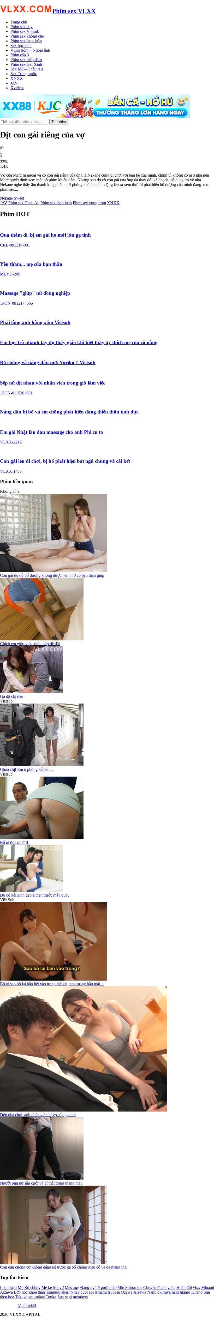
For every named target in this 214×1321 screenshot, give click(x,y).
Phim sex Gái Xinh (26, 64)
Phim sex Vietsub (24, 31)
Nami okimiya (159, 1292)
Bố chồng (32, 1287)
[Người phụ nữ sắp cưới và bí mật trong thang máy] (42, 1178)
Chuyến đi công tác (159, 1287)
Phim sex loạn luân (26, 41)
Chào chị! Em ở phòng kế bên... (26, 769)
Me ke (46, 1287)
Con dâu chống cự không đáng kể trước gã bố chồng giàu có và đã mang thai (63, 1267)
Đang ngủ (88, 1287)
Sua (60, 1297)
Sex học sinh (21, 45)
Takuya (21, 1297)
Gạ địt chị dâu (11, 696)
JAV (14, 83)
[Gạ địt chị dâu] (31, 691)
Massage (72, 1287)
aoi (91, 1292)
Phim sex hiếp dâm (26, 59)
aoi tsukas (36, 1297)
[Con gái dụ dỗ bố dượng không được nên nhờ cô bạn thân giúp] (53, 570)
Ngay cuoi (79, 1292)
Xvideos (17, 88)
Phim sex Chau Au (23, 203)
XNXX (16, 78)
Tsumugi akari (57, 1292)
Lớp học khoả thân (29, 1292)
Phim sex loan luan (56, 203)
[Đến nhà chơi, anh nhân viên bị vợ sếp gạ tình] (83, 1110)
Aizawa (139, 1292)
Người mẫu (107, 1287)
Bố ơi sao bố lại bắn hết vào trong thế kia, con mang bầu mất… (52, 984)
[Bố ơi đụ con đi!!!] (42, 838)
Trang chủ (18, 22)
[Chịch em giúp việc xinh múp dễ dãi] (42, 639)
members (80, 1297)
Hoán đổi (184, 1287)
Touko (51, 1297)
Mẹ (20, 1287)
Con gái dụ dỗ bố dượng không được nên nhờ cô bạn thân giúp (52, 575)
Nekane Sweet (12, 198)
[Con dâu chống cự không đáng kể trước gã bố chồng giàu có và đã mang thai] (53, 1262)
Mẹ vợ (58, 1287)
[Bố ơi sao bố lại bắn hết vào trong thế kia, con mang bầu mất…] (53, 979)
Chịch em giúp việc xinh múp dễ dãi (30, 643)
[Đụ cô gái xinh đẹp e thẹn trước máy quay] (31, 890)
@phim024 (26, 1305)
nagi (68, 1297)
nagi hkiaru (181, 1292)
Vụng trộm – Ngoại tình (30, 50)
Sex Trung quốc (23, 73)
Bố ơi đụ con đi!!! (14, 842)
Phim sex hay (21, 27)
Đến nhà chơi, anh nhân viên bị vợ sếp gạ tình (38, 1115)
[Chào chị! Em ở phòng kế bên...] (42, 764)
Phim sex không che (27, 36)
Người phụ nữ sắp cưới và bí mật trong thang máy (41, 1183)
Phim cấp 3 (19, 55)
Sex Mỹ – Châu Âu (26, 69)
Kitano (197, 1292)
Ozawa (127, 1292)
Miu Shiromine (129, 1287)
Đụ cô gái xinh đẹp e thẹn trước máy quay (34, 895)
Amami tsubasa (107, 1292)
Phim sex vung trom (89, 203)
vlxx (196, 1287)
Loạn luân (8, 1287)
